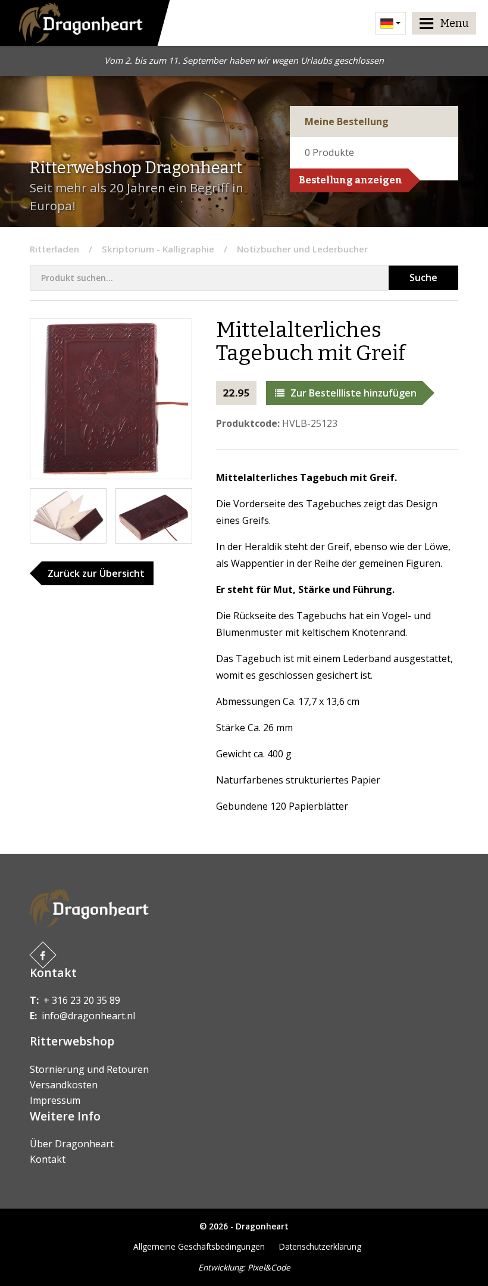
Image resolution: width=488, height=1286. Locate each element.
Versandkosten (64, 1084)
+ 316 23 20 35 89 (81, 1000)
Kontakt (47, 1159)
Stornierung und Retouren (89, 1069)
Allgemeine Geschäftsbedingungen (199, 1246)
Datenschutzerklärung (320, 1246)
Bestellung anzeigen (350, 180)
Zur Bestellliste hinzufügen (353, 392)
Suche (423, 277)
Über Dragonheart (72, 1143)
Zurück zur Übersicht (96, 573)
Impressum (55, 1100)
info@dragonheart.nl (88, 1015)
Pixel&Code (269, 1267)
